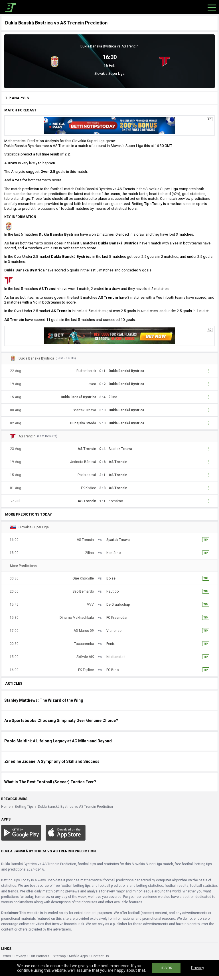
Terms (6, 956)
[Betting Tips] (21, 832)
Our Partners (39, 956)
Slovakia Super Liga (109, 74)
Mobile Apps (78, 956)
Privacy (20, 956)
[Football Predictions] (9, 7)
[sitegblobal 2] (109, 335)
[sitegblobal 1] (109, 125)
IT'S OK (166, 968)
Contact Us (100, 956)
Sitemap (59, 956)
